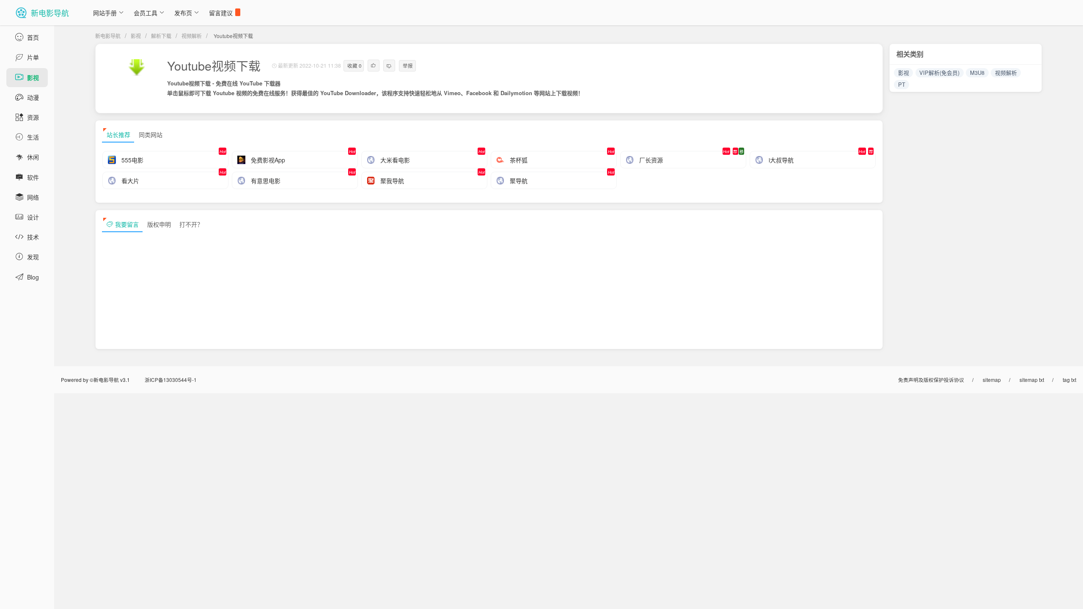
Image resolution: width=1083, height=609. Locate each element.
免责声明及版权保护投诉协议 (931, 379)
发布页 (183, 12)
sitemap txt (1032, 379)
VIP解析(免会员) (939, 73)
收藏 (354, 65)
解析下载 (161, 35)
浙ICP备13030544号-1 (171, 379)
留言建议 (221, 12)
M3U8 (977, 73)
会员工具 (145, 12)
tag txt (1069, 379)
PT (901, 84)
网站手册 (105, 12)
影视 (136, 35)
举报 (408, 65)
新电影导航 (108, 35)
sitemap (992, 379)
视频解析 (191, 35)
